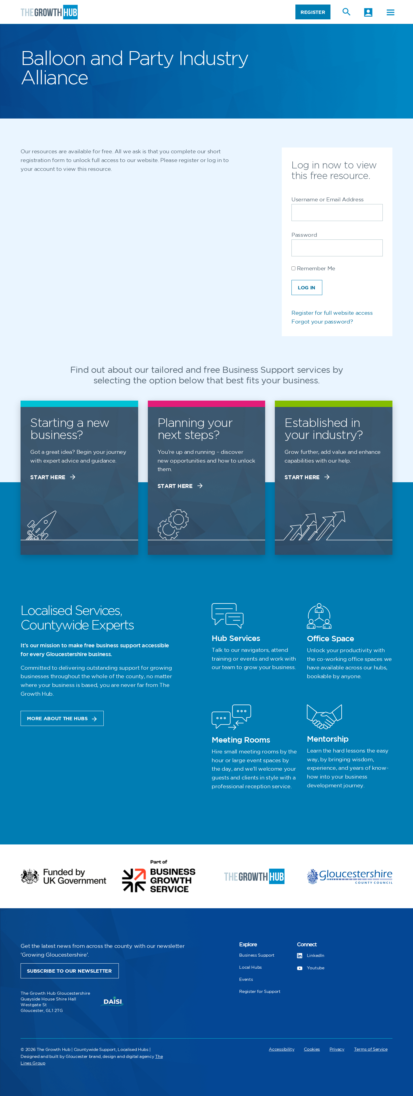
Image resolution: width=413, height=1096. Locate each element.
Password (304, 235)
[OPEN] (391, 12)
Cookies (312, 1049)
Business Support (257, 955)
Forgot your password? (322, 322)
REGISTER (313, 12)
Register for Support (260, 992)
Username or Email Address (327, 199)
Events (246, 979)
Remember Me (315, 268)
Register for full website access (332, 313)
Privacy (337, 1049)
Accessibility (281, 1049)
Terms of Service (371, 1049)
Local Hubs (250, 967)
